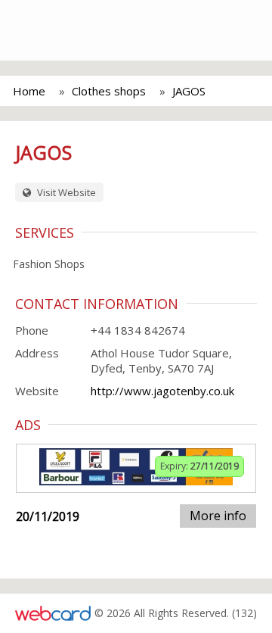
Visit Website (65, 192)
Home (29, 90)
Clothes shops (109, 90)
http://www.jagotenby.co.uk (162, 390)
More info (218, 515)
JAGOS (189, 90)
